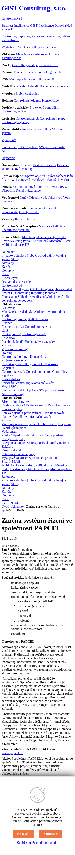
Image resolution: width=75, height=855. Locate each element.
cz (16, 278)
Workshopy (9, 47)
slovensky (25, 281)
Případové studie (13, 255)
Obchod (40, 255)
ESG (5, 330)
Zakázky (7, 446)
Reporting (24, 36)
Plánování (38, 36)
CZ (4, 503)
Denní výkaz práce (28, 190)
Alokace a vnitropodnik (49, 311)
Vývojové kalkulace (52, 226)
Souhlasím (51, 833)
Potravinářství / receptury (18, 454)
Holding (7, 353)
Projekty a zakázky (14, 360)
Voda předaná (54, 435)
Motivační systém (42, 383)
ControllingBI (12, 18)
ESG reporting (18, 79)
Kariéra (6, 266)
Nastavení (23, 833)
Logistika (8, 368)
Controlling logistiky (15, 122)
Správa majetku (12, 409)
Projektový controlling (44, 107)
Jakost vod (55, 197)
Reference (8, 251)
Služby (15, 259)
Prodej (6, 315)
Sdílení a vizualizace (31, 296)
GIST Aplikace (28, 147)
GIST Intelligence (42, 25)
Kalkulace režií (48, 65)
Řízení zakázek (25, 219)
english (14, 281)
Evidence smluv (36, 405)
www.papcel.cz (12, 753)
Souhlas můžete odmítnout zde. (37, 842)
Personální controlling (36, 129)
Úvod (5, 506)
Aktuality (8, 263)
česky (5, 281)
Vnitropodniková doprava (29, 186)
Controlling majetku (50, 72)
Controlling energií (41, 79)
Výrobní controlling (26, 93)
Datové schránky (21, 169)
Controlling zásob (27, 118)
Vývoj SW (9, 140)
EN (10, 503)
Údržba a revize (57, 186)
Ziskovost (8, 308)
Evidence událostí (44, 165)
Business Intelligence (15, 25)
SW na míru (10, 147)
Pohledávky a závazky (55, 86)
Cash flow (8, 338)
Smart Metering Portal (16, 241)
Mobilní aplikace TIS (16, 244)
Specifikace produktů (16, 230)
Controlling (9, 36)
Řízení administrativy (16, 401)
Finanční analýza (25, 72)
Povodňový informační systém (49, 179)
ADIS (6, 151)
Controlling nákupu (52, 118)
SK (17, 503)
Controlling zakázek (15, 111)
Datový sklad (63, 25)
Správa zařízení (56, 176)
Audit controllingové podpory (37, 47)
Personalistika (11, 379)
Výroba (29, 255)
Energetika (35, 208)
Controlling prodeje (25, 65)
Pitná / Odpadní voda (34, 197)
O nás (5, 274)
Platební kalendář (28, 86)
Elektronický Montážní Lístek (51, 241)
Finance (7, 323)
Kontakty (8, 270)
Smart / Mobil (11, 461)
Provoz (6, 420)
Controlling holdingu (27, 100)
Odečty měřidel (29, 212)
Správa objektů (35, 176)
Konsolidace (50, 100)
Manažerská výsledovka (32, 54)
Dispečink (8, 190)
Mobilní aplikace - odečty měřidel (44, 237)
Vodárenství (9, 431)
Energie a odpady (13, 439)
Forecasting (53, 36)
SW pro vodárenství (52, 147)
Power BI (8, 29)
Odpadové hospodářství (32, 443)
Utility (51, 255)
